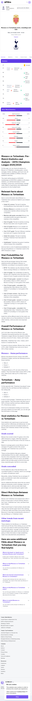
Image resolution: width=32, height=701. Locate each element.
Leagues (3, 665)
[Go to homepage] (6, 2)
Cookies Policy (21, 691)
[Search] (27, 2)
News (2, 673)
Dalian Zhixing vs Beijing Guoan (8, 640)
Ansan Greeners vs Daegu (7, 634)
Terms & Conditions (5, 656)
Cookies (3, 654)
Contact (3, 650)
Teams (2, 667)
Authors (3, 648)
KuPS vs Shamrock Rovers (7, 621)
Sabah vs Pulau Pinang (6, 636)
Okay (17, 697)
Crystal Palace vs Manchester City (9, 619)
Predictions (3, 663)
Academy (3, 671)
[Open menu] (29, 2)
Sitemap (3, 658)
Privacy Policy (4, 652)
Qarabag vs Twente (5, 623)
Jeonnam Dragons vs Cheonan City (9, 632)
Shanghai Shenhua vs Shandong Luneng (10, 638)
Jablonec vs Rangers (6, 627)
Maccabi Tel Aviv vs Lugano (7, 625)
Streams (3, 669)
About (2, 646)
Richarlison (29, 65)
